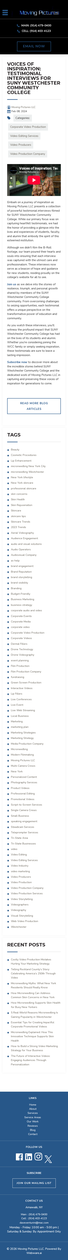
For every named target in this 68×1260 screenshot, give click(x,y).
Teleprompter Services (24, 832)
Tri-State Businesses (23, 843)
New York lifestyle (22, 477)
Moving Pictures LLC (23, 760)
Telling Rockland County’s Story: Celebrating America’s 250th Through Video (33, 974)
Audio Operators (21, 549)
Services (33, 1113)
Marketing (17, 721)
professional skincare (23, 488)
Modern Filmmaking (22, 754)
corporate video (20, 627)
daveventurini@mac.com (34, 1223)
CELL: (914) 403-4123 (36, 31)
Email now (34, 46)
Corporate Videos (21, 638)
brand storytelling (21, 577)
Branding (16, 588)
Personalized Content (24, 777)
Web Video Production (24, 921)
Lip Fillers (16, 694)
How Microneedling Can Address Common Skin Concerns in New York (33, 995)
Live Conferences (21, 699)
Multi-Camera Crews (23, 766)
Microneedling (19, 749)
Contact (32, 1134)
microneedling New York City (28, 466)
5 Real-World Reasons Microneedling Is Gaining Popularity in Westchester (34, 1015)
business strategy (21, 605)
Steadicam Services (22, 827)
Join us (11, 284)
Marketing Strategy (22, 738)
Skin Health (18, 499)
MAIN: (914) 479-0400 (36, 25)
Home (32, 1105)
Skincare (16, 510)
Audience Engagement (24, 538)
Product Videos (20, 788)
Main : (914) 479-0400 (34, 1214)
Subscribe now (17, 362)
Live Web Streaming (23, 710)
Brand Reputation (21, 572)
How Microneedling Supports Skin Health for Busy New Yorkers (35, 1005)
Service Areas (32, 1117)
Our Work (33, 1121)
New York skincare (22, 483)
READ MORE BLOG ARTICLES (34, 406)
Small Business (20, 816)
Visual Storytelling (22, 916)
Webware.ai (34, 1253)
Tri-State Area (19, 838)
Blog (33, 1130)
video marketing (20, 871)
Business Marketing (22, 599)
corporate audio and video (26, 610)
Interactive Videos (21, 688)
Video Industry (19, 866)
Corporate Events (21, 616)
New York (17, 771)
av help (15, 560)
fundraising (17, 677)
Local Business (20, 716)
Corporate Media (21, 621)
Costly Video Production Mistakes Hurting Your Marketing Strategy (31, 961)
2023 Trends (18, 527)
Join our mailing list (34, 1183)
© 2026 (12, 1249)
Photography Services (24, 782)
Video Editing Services (24, 136)
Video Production (21, 882)
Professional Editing (23, 793)
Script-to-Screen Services (26, 805)
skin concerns (19, 494)
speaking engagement (24, 821)
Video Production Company (27, 154)
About (32, 1109)
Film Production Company (26, 671)
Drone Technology (22, 649)
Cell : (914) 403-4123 (34, 1218)
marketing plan (20, 727)
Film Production (20, 666)
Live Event (17, 705)
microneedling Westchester (27, 472)
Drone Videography (22, 655)
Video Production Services (27, 893)
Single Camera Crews (24, 810)
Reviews (33, 1126)
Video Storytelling (22, 899)
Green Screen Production (26, 682)
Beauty (15, 449)
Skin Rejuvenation (21, 505)
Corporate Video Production (28, 127)
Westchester (18, 927)
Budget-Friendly (20, 594)
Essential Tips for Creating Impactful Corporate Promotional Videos (32, 1024)
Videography (18, 910)
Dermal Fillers (19, 644)
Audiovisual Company (23, 555)
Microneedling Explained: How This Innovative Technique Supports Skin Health (32, 1036)
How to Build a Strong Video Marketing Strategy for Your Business (34, 1048)
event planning (20, 660)
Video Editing (19, 854)
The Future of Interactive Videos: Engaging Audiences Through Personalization (30, 1060)
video (14, 849)
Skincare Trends (20, 522)
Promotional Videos (22, 799)
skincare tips (18, 516)
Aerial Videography (22, 533)
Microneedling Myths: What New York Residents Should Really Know (33, 985)
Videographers (20, 904)
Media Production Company (27, 744)
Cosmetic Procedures (23, 455)
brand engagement (22, 566)
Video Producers (20, 145)
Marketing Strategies (23, 732)
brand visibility (19, 583)
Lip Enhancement (21, 461)
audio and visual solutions (26, 544)
